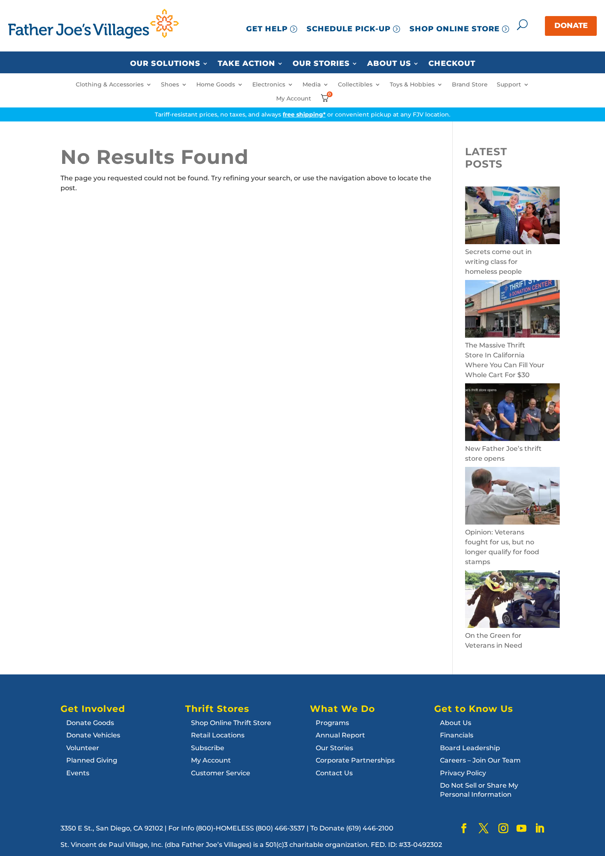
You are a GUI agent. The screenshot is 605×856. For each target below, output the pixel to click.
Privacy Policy (463, 773)
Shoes (170, 85)
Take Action (246, 64)
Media (311, 85)
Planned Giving (91, 760)
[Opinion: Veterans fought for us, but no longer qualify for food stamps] (512, 497)
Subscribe (207, 748)
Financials (456, 735)
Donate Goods (90, 723)
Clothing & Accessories (110, 85)
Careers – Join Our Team (480, 760)
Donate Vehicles (93, 735)
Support (509, 85)
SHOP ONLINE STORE (455, 28)
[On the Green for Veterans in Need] (512, 600)
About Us (389, 64)
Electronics (268, 85)
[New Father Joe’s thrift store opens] (512, 413)
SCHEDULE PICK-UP (349, 28)
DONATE (571, 25)
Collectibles (355, 85)
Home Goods (215, 85)
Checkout (451, 64)
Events (77, 773)
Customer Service (220, 773)
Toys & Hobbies (412, 85)
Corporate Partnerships (355, 760)
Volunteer (82, 748)
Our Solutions (165, 64)
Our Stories (321, 64)
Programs (332, 723)
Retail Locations (217, 735)
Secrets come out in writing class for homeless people (498, 261)
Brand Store (470, 85)
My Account (293, 99)
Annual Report (340, 735)
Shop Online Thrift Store (231, 723)
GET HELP (267, 28)
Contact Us (334, 773)
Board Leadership (470, 748)
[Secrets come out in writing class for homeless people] (512, 217)
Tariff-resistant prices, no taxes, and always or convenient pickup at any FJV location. (302, 114)
